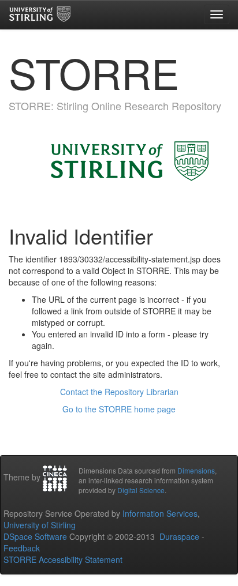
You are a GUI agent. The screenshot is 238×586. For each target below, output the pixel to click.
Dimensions (196, 470)
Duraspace (179, 536)
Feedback (21, 548)
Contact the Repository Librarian (119, 391)
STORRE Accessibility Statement (62, 559)
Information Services (160, 513)
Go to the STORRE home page (119, 409)
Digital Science (141, 490)
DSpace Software (35, 536)
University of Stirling (39, 525)
